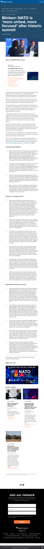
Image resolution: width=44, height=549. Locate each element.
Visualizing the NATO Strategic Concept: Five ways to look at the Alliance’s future (31, 406)
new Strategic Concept (28, 124)
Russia (25, 8)
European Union (10, 416)
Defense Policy (11, 83)
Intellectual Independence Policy (35, 533)
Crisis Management (12, 80)
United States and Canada (12, 10)
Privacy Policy (26, 516)
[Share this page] (23, 485)
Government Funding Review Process (13, 535)
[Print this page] (21, 485)
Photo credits (38, 537)
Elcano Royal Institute (19, 141)
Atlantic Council (9, 141)
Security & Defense (32, 8)
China (9, 468)
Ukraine (3, 10)
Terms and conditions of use (22, 533)
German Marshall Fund (32, 141)
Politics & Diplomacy (18, 8)
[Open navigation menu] (42, 1)
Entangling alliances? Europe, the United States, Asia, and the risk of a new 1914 (13, 448)
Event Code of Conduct (29, 537)
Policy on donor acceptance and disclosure (30, 535)
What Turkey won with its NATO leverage (12, 405)
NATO (11, 8)
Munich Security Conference (15, 143)
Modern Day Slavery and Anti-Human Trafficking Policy (13, 537)
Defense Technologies (13, 85)
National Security (11, 418)
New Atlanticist (5, 14)
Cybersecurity (27, 426)
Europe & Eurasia (5, 8)
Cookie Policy (12, 533)
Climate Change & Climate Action (15, 78)
